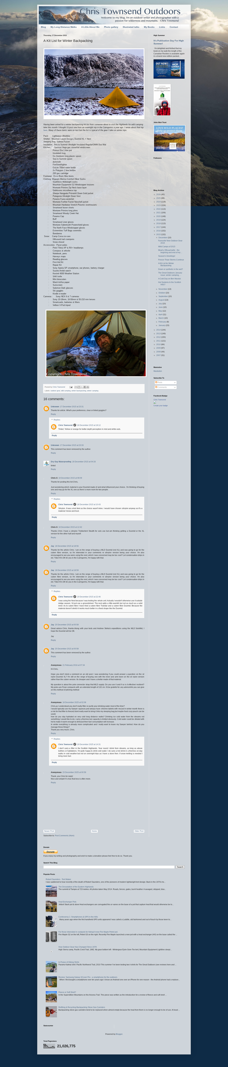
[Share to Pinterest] (87, 387)
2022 (158, 209)
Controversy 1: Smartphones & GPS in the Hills (78, 917)
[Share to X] (81, 387)
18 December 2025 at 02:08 (74, 702)
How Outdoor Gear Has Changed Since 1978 (77, 947)
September (163, 296)
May (161, 311)
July (160, 304)
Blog (43, 27)
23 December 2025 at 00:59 (74, 772)
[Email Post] (71, 387)
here (45, 130)
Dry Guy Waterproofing (61, 462)
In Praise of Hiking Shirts (68, 962)
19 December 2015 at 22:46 (89, 597)
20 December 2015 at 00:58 (67, 625)
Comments (162, 387)
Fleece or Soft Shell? (67, 992)
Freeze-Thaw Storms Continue (171, 260)
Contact (174, 27)
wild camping (66, 391)
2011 (158, 341)
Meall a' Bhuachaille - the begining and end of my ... (170, 251)
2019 (158, 220)
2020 (158, 216)
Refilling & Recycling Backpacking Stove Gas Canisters (81, 1007)
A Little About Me (90, 27)
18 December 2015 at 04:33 (84, 462)
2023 (158, 205)
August (162, 300)
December (163, 238)
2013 (158, 334)
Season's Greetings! (166, 256)
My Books (149, 27)
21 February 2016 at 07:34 (74, 665)
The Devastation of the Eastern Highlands (76, 887)
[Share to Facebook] (84, 387)
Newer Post (49, 831)
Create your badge (161, 405)
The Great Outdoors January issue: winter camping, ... (170, 274)
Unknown (55, 407)
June (161, 307)
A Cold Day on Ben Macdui (169, 279)
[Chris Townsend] (155, 403)
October (162, 293)
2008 (158, 352)
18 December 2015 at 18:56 (67, 546)
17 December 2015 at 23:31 (72, 407)
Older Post (139, 831)
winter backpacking (79, 391)
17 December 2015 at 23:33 (72, 445)
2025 (158, 198)
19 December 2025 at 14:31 (89, 744)
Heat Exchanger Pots (67, 902)
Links (162, 27)
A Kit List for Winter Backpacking (166, 264)
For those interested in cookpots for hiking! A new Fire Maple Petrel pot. (88, 932)
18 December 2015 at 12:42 (70, 527)
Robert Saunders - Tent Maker (58, 879)
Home (94, 831)
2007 (158, 355)
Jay (52, 546)
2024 (158, 202)
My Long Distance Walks (64, 27)
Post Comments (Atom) (64, 836)
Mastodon (158, 371)
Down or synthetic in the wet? (170, 269)
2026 (158, 194)
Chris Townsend (65, 425)
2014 (158, 330)
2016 (158, 231)
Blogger (119, 1034)
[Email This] (76, 387)
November (163, 289)
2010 (158, 344)
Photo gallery (111, 27)
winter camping (92, 391)
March (161, 318)
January (162, 325)
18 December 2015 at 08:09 (70, 478)
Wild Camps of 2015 (166, 247)
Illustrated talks (131, 27)
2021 (158, 213)
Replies (57, 420)
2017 (158, 227)
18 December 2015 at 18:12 (89, 425)
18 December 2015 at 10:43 (89, 504)
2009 (158, 348)
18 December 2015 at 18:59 (67, 570)
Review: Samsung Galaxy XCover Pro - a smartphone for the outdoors (87, 977)
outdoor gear (55, 391)
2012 (158, 337)
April (161, 314)
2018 (158, 223)
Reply (53, 414)
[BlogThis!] (78, 387)
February (163, 322)
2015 (158, 234)
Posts (159, 382)
